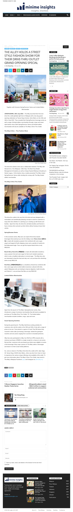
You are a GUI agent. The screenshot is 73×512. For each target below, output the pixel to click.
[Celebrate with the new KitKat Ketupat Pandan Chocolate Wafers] (52, 128)
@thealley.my (39, 359)
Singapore (51, 492)
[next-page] (45, 406)
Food (18, 15)
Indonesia (51, 489)
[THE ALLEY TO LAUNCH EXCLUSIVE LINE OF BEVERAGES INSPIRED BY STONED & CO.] (10, 413)
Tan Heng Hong (9, 66)
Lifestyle (51, 494)
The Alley (11, 367)
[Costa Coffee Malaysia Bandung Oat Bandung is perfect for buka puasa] (59, 69)
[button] (67, 15)
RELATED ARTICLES (10, 405)
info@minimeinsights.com (11, 496)
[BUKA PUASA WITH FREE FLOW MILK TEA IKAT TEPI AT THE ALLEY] (39, 413)
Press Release (25, 48)
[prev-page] (43, 406)
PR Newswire (52, 15)
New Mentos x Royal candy (63, 134)
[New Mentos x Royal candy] (52, 136)
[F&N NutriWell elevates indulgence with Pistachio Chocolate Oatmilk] (30, 483)
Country (10, 45)
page (23, 359)
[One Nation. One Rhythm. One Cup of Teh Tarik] (30, 492)
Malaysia (15, 45)
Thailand (51, 486)
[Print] (31, 70)
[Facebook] (6, 70)
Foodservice (62, 510)
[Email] (26, 70)
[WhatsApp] (18, 70)
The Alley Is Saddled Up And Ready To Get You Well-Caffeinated (25, 420)
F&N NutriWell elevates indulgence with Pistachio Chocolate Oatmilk (58, 156)
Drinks (12, 15)
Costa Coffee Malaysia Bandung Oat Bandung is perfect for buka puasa (57, 57)
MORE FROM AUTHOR (22, 405)
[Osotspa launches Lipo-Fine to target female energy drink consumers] (59, 100)
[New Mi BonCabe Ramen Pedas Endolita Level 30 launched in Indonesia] (52, 143)
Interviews (44, 15)
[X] (10, 70)
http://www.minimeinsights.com (21, 397)
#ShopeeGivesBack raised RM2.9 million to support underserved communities (37, 386)
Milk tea (18, 48)
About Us (34, 510)
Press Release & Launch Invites (31, 15)
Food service (52, 497)
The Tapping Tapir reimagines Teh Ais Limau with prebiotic (59, 166)
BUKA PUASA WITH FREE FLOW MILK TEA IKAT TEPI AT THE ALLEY (39, 420)
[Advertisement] (36, 30)
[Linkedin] (22, 70)
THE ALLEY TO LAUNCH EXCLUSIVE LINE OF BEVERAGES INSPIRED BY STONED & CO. (10, 421)
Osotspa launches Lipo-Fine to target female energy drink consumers (59, 109)
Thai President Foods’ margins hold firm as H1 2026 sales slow (58, 178)
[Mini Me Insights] (36, 7)
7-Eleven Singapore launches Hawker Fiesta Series (14, 385)
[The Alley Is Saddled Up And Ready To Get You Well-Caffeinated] (25, 413)
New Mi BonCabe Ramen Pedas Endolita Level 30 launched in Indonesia (62, 144)
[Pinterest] (14, 70)
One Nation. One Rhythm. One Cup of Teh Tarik (58, 161)
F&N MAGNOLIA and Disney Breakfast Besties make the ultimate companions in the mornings (58, 172)
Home (6, 15)
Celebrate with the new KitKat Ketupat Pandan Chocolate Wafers (63, 127)
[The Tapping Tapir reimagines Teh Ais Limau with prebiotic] (30, 499)
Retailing (55, 510)
